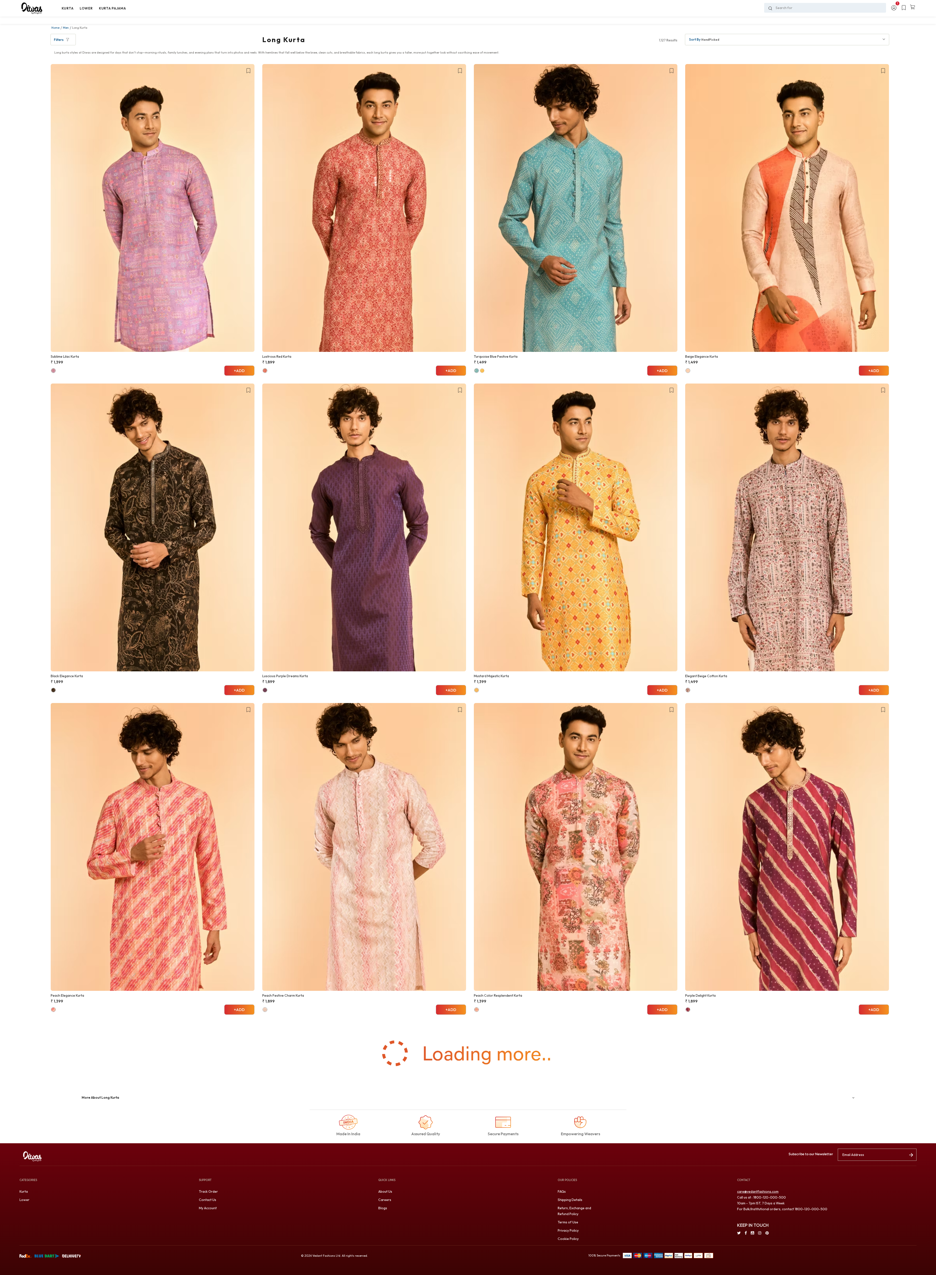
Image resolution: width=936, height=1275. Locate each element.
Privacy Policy (568, 1230)
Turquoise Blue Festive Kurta (495, 356)
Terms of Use (568, 1222)
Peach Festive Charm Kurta (283, 995)
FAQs (562, 1191)
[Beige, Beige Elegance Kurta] (688, 370)
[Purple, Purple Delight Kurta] (688, 1009)
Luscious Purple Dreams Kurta (285, 676)
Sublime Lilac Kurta (65, 356)
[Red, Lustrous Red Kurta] (265, 370)
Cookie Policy (568, 1239)
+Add (239, 370)
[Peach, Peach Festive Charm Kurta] (265, 1009)
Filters (59, 40)
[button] (67, 8)
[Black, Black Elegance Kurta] (53, 690)
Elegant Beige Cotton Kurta (706, 676)
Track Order (208, 1191)
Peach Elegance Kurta (67, 995)
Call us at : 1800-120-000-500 (761, 1197)
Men (66, 27)
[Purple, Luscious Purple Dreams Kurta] (265, 690)
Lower (24, 1200)
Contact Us (207, 1200)
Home (55, 27)
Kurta (24, 1191)
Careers (384, 1200)
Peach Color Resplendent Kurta (498, 995)
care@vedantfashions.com (758, 1191)
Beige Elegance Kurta (701, 356)
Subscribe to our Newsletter (811, 1154)
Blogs (382, 1208)
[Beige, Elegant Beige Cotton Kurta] (688, 690)
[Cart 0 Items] (913, 7)
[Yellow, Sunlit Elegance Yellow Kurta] (482, 370)
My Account (208, 1208)
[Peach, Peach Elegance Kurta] (53, 1009)
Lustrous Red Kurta (276, 356)
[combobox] (825, 8)
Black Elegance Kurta (67, 676)
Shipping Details (570, 1200)
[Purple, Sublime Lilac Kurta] (53, 370)
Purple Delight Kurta (700, 995)
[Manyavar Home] (39, 8)
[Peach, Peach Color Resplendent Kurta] (476, 1009)
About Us (385, 1191)
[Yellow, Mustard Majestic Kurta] (476, 690)
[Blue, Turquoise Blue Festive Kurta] (476, 370)
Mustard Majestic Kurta (491, 676)
